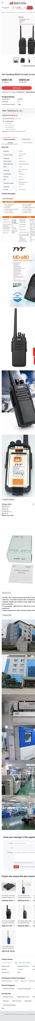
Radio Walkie (28, 1001)
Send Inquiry (17, 88)
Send (16, 867)
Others (19, 972)
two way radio (5, 972)
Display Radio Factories (23, 997)
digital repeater (6, 966)
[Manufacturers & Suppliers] (17, 3)
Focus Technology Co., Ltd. (21, 1014)
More (3, 1008)
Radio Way (6, 1001)
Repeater (4, 969)
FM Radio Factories (8, 997)
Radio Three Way (16, 1001)
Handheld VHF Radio (8, 988)
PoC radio (19, 969)
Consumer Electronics (11, 12)
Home (3, 12)
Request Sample (30, 92)
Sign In (4, 131)
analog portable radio (22, 966)
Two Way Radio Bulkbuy (9, 1005)
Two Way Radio (21, 12)
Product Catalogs (25, 962)
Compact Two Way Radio (24, 988)
